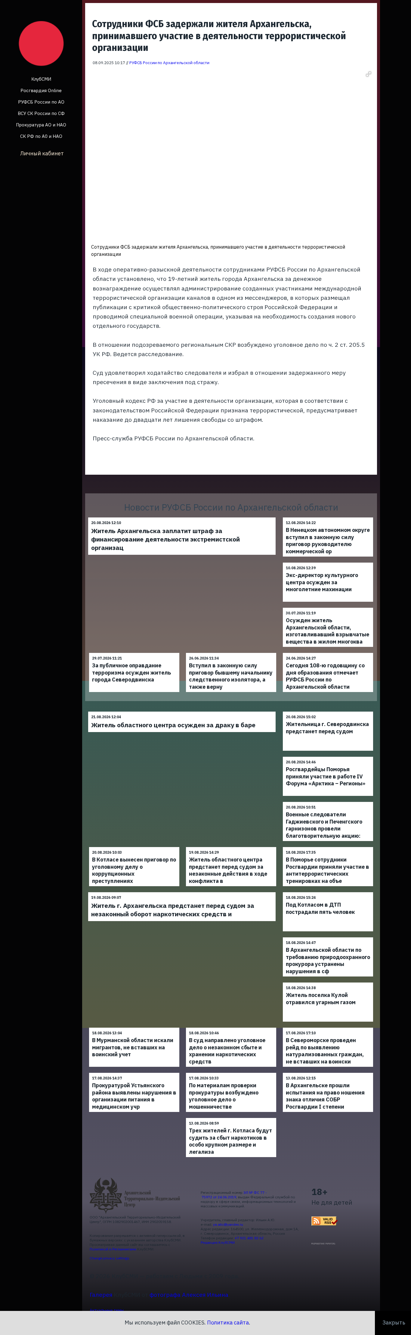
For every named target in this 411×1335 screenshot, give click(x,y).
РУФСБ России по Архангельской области (169, 62)
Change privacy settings (109, 1258)
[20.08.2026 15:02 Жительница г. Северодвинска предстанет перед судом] (328, 711)
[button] (368, 74)
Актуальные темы (107, 1310)
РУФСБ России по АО (41, 102)
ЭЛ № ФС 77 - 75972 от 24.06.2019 (234, 1194)
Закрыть (393, 1322)
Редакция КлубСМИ (218, 1242)
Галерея (101, 1294)
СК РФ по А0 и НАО (41, 136)
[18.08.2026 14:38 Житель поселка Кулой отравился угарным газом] (328, 982)
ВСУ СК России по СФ (41, 113)
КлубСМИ (41, 79)
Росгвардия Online (41, 90)
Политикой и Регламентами (113, 1249)
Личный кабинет (42, 153)
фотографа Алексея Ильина (189, 1294)
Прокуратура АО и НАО (41, 125)
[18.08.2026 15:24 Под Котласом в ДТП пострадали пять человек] (328, 892)
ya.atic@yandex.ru (228, 1224)
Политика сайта (228, 1322)
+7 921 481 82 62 (249, 1238)
